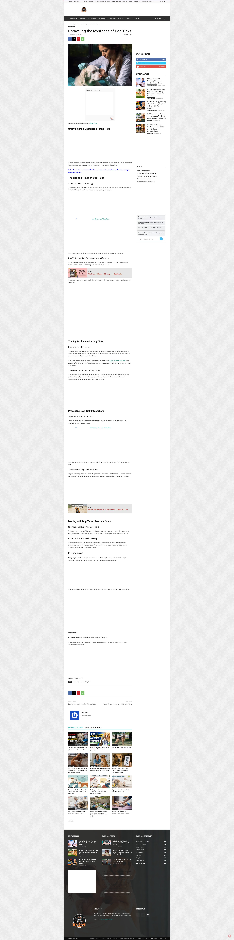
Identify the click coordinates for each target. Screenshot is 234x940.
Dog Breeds (72, 18)
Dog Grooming (92, 18)
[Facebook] (160, 1)
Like (163, 59)
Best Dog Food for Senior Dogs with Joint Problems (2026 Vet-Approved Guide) (156, 116)
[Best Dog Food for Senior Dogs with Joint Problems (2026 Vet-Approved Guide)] (140, 117)
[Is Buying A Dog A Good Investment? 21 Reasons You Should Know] (106, 842)
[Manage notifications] (229, 936)
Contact (135, 18)
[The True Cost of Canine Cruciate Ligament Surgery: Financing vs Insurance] (78, 739)
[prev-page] (69, 820)
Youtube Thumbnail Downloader (119, 1)
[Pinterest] (78, 39)
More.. (120, 18)
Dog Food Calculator (88, 1)
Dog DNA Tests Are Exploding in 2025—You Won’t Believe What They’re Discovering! (120, 770)
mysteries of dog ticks (85, 682)
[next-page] (72, 820)
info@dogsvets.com (107, 919)
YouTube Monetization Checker (102, 1)
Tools (127, 18)
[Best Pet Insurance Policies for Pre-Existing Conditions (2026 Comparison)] (100, 739)
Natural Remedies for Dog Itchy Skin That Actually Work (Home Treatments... (88, 852)
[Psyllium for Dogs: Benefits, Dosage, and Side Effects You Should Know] (100, 760)
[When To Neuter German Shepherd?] (122, 739)
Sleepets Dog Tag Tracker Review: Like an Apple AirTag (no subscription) (122, 852)
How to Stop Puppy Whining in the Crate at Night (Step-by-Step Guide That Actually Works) (116, 883)
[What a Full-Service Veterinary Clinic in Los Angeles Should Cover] (140, 82)
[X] (163, 1)
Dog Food (82, 18)
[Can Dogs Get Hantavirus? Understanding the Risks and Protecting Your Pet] (100, 781)
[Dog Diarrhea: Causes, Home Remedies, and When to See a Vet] (122, 803)
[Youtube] (165, 1)
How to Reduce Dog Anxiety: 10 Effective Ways (117, 704)
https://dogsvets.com (86, 715)
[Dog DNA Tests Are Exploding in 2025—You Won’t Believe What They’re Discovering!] (122, 760)
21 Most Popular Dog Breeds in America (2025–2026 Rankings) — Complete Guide (116, 895)
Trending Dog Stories (152, 85)
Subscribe (162, 67)
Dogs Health (112, 18)
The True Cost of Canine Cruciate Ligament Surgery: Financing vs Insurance (77, 748)
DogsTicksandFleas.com (117, 361)
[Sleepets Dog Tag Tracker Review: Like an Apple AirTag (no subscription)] (106, 852)
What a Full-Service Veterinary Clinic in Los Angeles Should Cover (154, 81)
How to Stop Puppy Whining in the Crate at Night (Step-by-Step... (87, 861)
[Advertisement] (132, 10)
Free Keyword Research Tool (147, 1)
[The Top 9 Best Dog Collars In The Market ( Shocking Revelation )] (106, 862)
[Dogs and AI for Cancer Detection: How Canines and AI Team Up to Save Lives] (78, 781)
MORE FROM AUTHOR (93, 728)
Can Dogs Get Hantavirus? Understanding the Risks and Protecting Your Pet (98, 791)
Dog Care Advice (150, 98)
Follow (162, 63)
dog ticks (75, 682)
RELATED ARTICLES (75, 728)
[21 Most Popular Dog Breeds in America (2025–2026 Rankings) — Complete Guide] (140, 128)
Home (69, 24)
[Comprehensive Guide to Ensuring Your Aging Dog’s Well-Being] (78, 803)
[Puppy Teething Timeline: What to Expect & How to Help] (122, 781)
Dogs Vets (72, 34)
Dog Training (101, 18)
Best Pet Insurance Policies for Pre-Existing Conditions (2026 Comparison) (100, 748)
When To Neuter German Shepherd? (121, 747)
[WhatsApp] (82, 39)
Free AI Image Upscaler (134, 1)
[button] (163, 19)
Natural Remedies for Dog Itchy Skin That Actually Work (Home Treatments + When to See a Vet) (116, 878)
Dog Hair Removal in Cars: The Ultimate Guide (82, 704)
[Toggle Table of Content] (111, 118)
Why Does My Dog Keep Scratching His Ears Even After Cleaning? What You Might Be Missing (77, 770)
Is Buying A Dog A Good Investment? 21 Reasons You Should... (121, 842)
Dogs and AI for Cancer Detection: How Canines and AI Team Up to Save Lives (77, 791)
